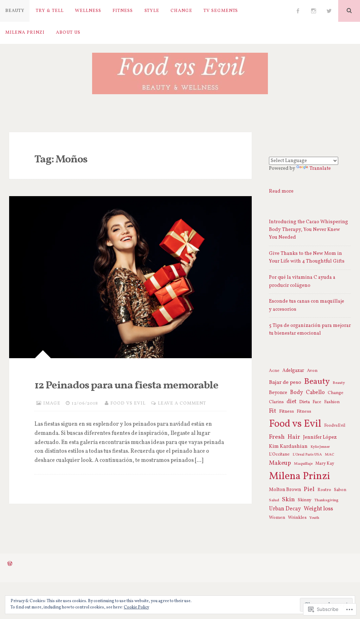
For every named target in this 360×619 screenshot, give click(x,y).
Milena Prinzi (25, 33)
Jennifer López (320, 437)
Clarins (276, 402)
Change (181, 11)
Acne (274, 371)
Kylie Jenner (320, 447)
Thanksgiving (326, 500)
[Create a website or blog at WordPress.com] (9, 564)
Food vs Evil (128, 403)
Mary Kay (324, 463)
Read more (281, 191)
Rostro (324, 490)
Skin (288, 499)
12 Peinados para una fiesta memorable (126, 385)
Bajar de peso (285, 382)
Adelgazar (293, 370)
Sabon (340, 490)
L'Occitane (279, 454)
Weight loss (318, 509)
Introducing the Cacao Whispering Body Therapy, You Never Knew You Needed (308, 230)
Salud (274, 500)
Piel (309, 489)
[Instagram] (313, 11)
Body (296, 392)
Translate (320, 168)
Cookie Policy (136, 607)
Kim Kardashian (288, 446)
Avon (312, 371)
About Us (68, 33)
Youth (314, 518)
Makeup (280, 463)
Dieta (304, 402)
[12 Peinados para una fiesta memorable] (130, 277)
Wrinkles (297, 518)
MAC (329, 454)
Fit (272, 411)
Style (151, 11)
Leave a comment (182, 403)
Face (317, 402)
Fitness (122, 11)
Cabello (315, 392)
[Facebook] (297, 11)
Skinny (304, 500)
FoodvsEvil (334, 425)
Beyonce (278, 392)
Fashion (332, 402)
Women (277, 518)
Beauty (15, 11)
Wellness (88, 11)
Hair (294, 437)
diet (291, 402)
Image (51, 403)
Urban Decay (285, 509)
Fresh (277, 437)
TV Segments (221, 11)
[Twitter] (329, 11)
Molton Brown (285, 489)
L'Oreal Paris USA (307, 454)
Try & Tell (50, 11)
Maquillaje (303, 463)
